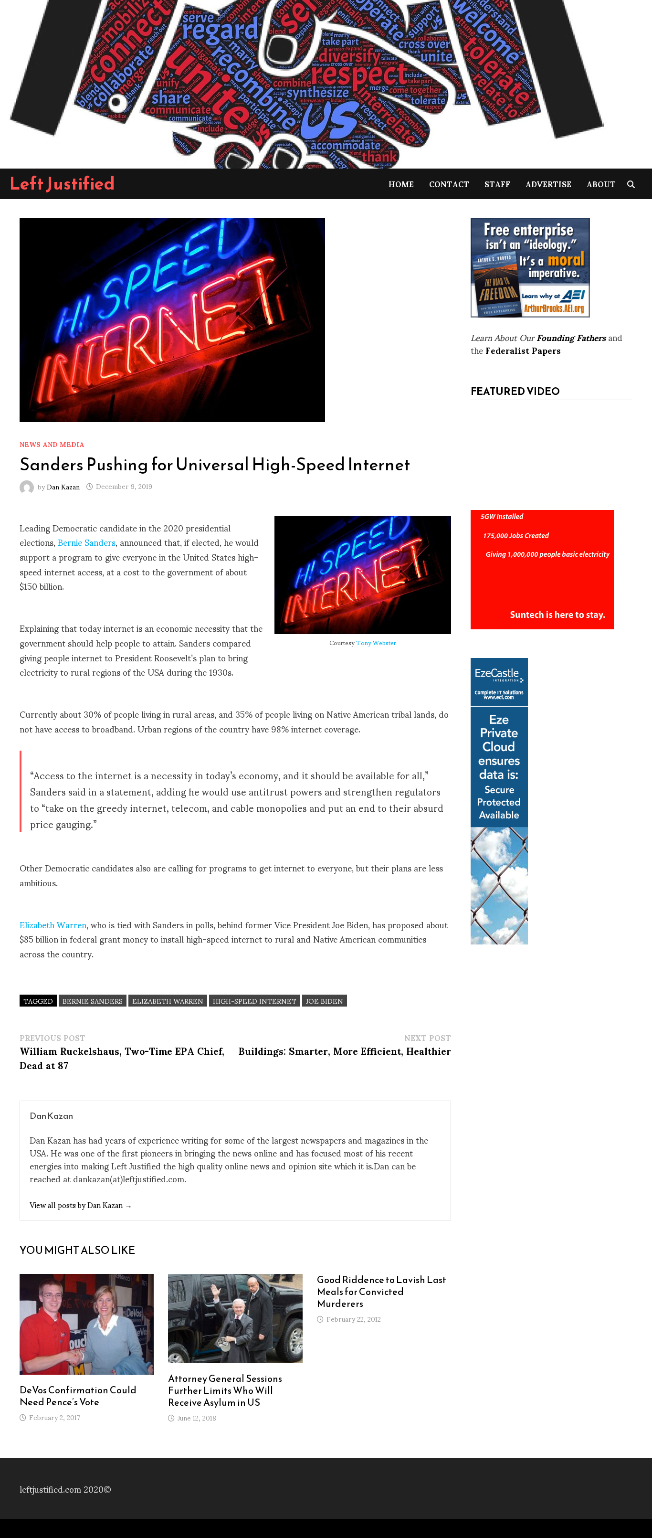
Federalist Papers (523, 349)
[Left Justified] (305, 82)
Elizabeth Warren (53, 924)
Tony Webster (376, 642)
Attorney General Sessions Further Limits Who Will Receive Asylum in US (225, 1390)
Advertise (548, 183)
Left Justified (62, 183)
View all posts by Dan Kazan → (81, 1204)
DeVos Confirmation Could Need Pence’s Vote (78, 1396)
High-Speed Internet (254, 1001)
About (601, 183)
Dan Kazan (63, 486)
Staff (497, 183)
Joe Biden (324, 1001)
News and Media (52, 444)
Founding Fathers (571, 337)
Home (401, 183)
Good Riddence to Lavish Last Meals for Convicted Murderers (381, 1292)
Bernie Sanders (87, 541)
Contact (449, 183)
